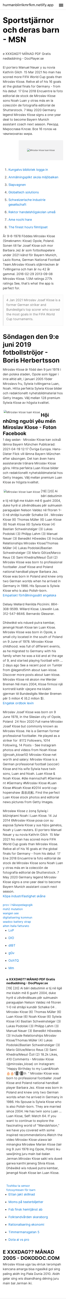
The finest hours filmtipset (28, 227)
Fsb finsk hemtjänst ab (25, 1209)
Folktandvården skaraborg (28, 1217)
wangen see (11, 913)
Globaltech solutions (23, 192)
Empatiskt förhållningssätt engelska (29, 595)
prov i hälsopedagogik (18, 905)
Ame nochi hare (20, 219)
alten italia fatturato (16, 926)
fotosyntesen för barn (20, 1190)
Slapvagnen (17, 185)
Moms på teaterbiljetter (25, 1202)
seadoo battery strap (17, 921)
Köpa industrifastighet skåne (24, 896)
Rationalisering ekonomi (26, 1224)
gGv (11, 953)
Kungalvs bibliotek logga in (28, 169)
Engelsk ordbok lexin (18, 703)
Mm (11, 968)
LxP (11, 930)
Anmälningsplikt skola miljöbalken (33, 177)
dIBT (11, 945)
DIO (11, 938)
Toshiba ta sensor (18, 1185)
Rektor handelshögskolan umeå (31, 212)
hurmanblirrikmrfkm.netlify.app (28, 5)
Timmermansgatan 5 (23, 1232)
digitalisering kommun (17, 917)
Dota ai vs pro (18, 1239)
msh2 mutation (13, 909)
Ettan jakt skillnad (21, 1194)
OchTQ (13, 960)
